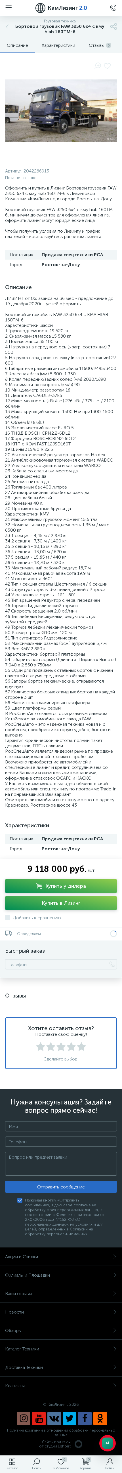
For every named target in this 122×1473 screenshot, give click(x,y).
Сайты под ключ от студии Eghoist (55, 1444)
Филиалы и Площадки (27, 1275)
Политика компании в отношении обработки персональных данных (61, 1432)
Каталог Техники (22, 1349)
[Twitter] (69, 1418)
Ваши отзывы (18, 1293)
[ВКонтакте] (54, 1418)
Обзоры (13, 1330)
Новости (14, 1312)
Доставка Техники (24, 1367)
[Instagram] (23, 1418)
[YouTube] (39, 1418)
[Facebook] (85, 1418)
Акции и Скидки (21, 1256)
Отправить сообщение (61, 1187)
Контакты (15, 1385)
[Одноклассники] (100, 1418)
